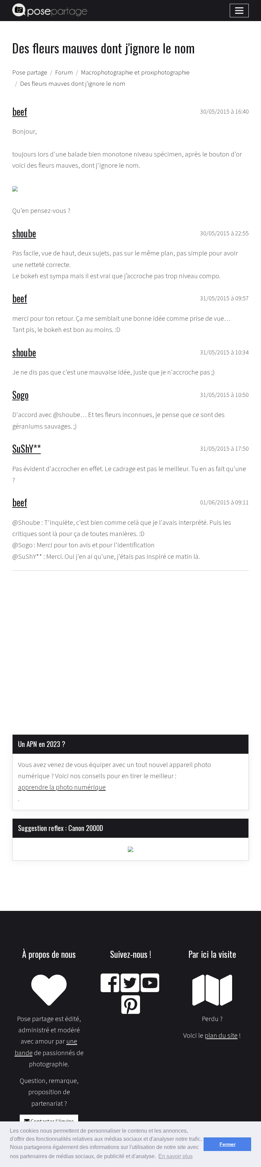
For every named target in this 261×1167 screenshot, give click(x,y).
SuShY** (26, 448)
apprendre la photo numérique (62, 787)
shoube (24, 233)
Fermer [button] (228, 1144)
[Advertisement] (130, 647)
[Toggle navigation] (239, 10)
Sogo (20, 394)
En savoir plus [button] (175, 1156)
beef (19, 111)
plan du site (221, 1035)
